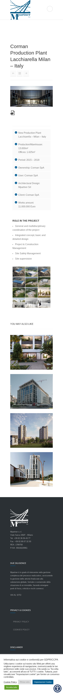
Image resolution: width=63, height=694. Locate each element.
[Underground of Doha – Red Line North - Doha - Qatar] (13, 73)
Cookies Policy (21, 630)
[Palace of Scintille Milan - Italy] (26, 73)
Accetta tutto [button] (11, 687)
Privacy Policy (21, 622)
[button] (57, 688)
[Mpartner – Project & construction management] (31, 10)
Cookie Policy (10, 682)
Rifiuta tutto (25, 682)
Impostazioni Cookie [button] (43, 682)
